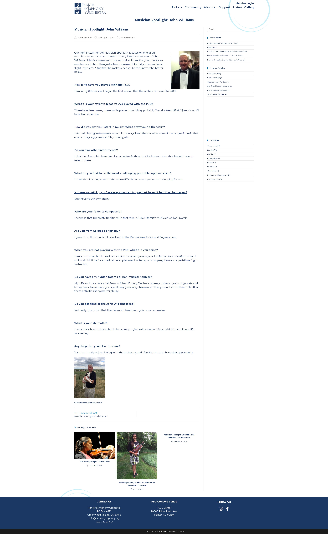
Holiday (210, 154)
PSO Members (127, 38)
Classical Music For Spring (218, 82)
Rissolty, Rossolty (214, 74)
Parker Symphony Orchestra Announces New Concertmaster (137, 483)
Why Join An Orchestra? (217, 94)
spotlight (92, 403)
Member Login (245, 3)
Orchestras (211, 171)
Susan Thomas (85, 38)
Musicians (211, 167)
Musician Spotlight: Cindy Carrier (95, 461)
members (83, 403)
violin (99, 403)
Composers (212, 146)
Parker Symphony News (217, 175)
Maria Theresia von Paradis (218, 90)
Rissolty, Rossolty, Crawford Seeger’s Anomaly (226, 60)
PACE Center (164, 507)
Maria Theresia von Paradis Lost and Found (224, 56)
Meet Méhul (212, 47)
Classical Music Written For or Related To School (227, 51)
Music (209, 162)
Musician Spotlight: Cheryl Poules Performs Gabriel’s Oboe (179, 436)
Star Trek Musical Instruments (219, 86)
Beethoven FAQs (214, 78)
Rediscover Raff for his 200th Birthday (222, 43)
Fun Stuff (211, 150)
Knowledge (212, 158)
